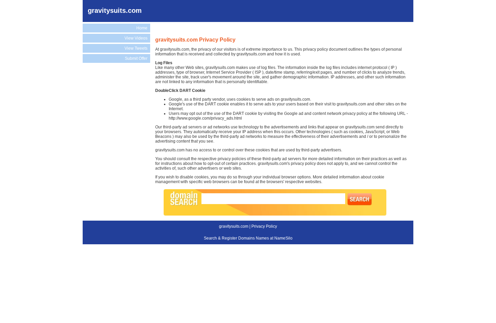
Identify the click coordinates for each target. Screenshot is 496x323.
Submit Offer (136, 58)
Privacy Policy (264, 226)
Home (141, 28)
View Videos (136, 38)
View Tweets (136, 48)
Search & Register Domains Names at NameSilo (248, 238)
